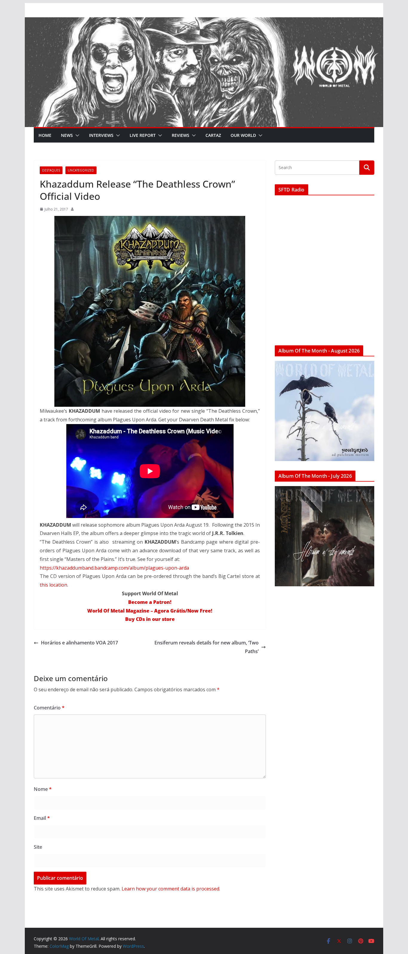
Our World (243, 135)
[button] (76, 135)
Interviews (101, 135)
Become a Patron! (149, 602)
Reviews (180, 135)
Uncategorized (81, 170)
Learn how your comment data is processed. (171, 888)
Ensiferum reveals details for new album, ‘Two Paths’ (206, 647)
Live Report (143, 135)
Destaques (51, 170)
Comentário (49, 707)
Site (38, 847)
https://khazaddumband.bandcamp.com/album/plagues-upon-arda (114, 568)
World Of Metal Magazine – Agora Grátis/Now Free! (149, 610)
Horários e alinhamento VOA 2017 (79, 642)
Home (45, 135)
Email (42, 818)
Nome (43, 789)
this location (53, 585)
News (67, 135)
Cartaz (213, 135)
